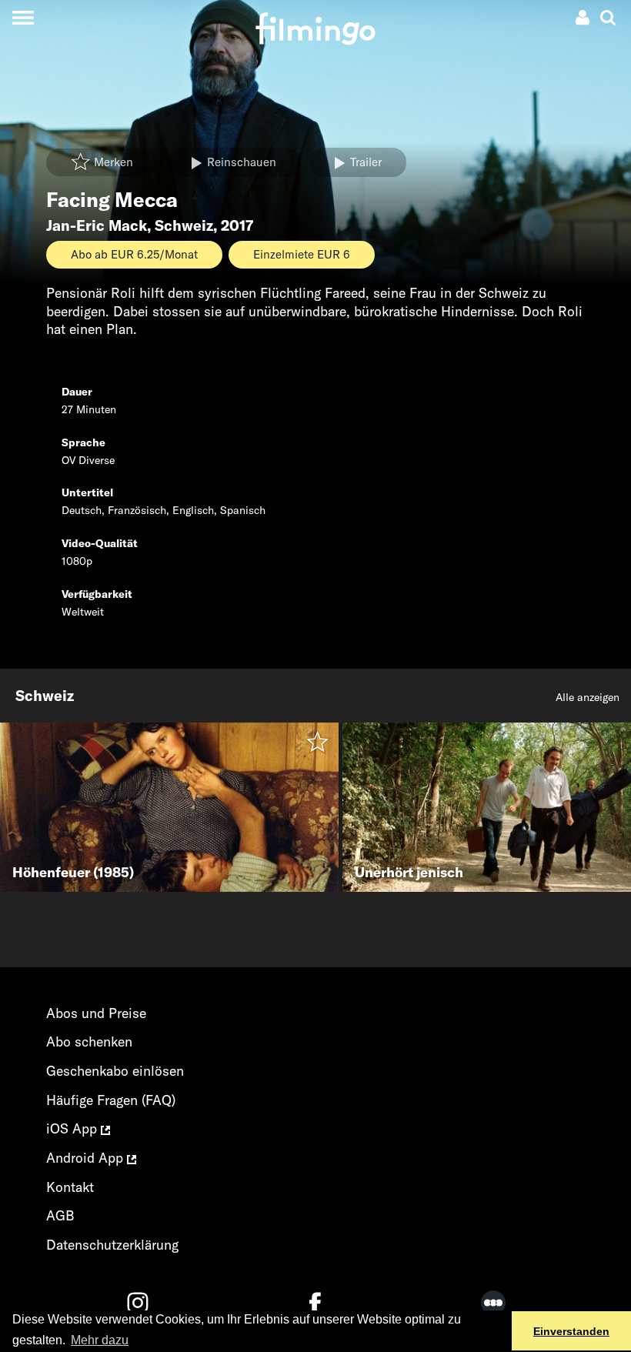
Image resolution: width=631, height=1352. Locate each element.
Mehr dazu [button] (100, 1340)
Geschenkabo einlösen (115, 1071)
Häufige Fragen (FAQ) (110, 1100)
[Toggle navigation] (22, 17)
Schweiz (184, 225)
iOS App (73, 1128)
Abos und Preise (96, 1013)
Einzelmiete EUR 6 (301, 254)
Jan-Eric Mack (96, 225)
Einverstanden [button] (571, 1331)
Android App (86, 1158)
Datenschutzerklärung (112, 1245)
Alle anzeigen (587, 697)
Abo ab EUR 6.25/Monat (134, 254)
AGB (60, 1215)
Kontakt (70, 1187)
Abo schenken (89, 1041)
